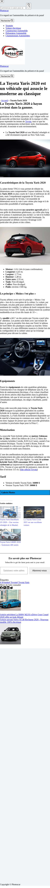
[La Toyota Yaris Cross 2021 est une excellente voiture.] (34, 512)
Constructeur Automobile (17, 30)
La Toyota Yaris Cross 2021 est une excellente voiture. (33, 522)
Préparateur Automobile (16, 33)
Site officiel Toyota (28, 469)
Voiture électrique (13, 28)
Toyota (28, 121)
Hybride (4, 582)
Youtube (9, 25)
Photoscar (4, 10)
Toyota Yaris (23, 582)
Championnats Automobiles (18, 36)
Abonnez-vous (39, 570)
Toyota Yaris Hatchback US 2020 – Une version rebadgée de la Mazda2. (9, 522)
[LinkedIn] (8, 588)
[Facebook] (1, 588)
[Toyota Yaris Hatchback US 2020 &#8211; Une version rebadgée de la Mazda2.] (10, 512)
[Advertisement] (25, 764)
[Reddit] (11, 588)
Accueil (4, 100)
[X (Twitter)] (5, 588)
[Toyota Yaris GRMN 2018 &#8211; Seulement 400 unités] (10, 535)
